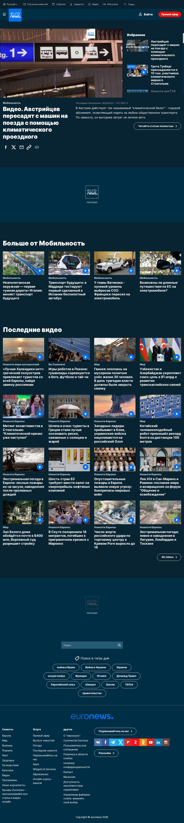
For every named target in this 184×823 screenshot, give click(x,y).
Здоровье (8, 760)
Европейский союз (63, 684)
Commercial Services (75, 740)
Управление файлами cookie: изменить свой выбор (76, 798)
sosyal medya (56, 675)
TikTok (129, 684)
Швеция (90, 684)
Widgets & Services (44, 769)
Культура (7, 770)
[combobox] (143, 4)
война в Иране (66, 667)
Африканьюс (41, 774)
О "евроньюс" (71, 735)
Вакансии (69, 776)
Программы (9, 780)
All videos (168, 557)
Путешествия (10, 765)
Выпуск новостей (43, 740)
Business (7, 745)
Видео (6, 775)
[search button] (125, 4)
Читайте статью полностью (156, 126)
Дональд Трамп (126, 675)
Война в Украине (95, 667)
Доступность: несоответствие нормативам (73, 785)
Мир (97, 364)
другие (67, 729)
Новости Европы (14, 421)
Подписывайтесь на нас (114, 731)
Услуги (37, 729)
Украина (121, 667)
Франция (81, 675)
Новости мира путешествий (21, 364)
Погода (37, 745)
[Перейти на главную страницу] (15, 15)
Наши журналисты (13, 785)
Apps (36, 764)
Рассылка (105, 752)
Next (5, 755)
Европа (6, 735)
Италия (101, 675)
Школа (110, 684)
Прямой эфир (169, 14)
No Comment (57, 364)
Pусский (11, 4)
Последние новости (45, 750)
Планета (7, 750)
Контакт (68, 772)
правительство (92, 693)
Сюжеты (7, 729)
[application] (61, 63)
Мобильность (12, 277)
